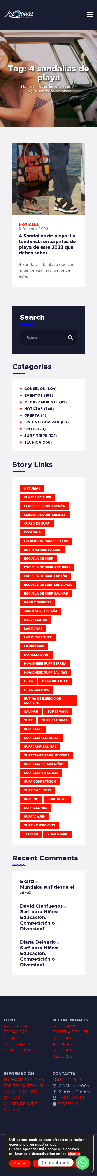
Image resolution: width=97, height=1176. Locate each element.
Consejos (34, 388)
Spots (30, 429)
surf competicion (40, 782)
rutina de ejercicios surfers (42, 701)
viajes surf (57, 834)
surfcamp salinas (40, 747)
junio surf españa (40, 611)
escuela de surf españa (45, 576)
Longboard (34, 646)
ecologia (32, 532)
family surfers (37, 602)
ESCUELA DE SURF (71, 1032)
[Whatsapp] (82, 1163)
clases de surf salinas (45, 515)
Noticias (29, 224)
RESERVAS (67, 1104)
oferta (32, 415)
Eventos (33, 395)
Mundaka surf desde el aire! (47, 890)
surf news (57, 799)
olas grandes (36, 690)
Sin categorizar (42, 422)
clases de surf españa (44, 506)
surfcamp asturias (41, 738)
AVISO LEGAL (17, 1026)
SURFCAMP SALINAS (24, 1079)
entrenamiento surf (42, 550)
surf (28, 720)
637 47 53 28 (69, 1079)
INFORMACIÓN (71, 1097)
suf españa (57, 712)
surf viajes (34, 817)
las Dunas (33, 629)
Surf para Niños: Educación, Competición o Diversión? (39, 920)
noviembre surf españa (45, 664)
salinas (31, 712)
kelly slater (35, 620)
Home (26, 86)
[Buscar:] (48, 337)
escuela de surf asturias (47, 567)
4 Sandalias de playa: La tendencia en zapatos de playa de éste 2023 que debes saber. (47, 244)
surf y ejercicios (39, 825)
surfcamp (33, 729)
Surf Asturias (55, 720)
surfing (31, 799)
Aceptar (19, 1163)
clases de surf (37, 497)
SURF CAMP (64, 1026)
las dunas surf (38, 637)
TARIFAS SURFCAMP (24, 1086)
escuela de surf (38, 559)
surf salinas (35, 808)
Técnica (33, 442)
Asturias (32, 489)
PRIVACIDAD (16, 1032)
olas (28, 681)
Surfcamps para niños (44, 764)
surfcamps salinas (41, 773)
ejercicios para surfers (46, 541)
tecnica (31, 834)
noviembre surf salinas (45, 672)
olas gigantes (55, 681)
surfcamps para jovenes (46, 755)
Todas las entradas (53, 86)
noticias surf (36, 655)
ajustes (74, 1154)
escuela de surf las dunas (48, 585)
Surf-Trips (35, 435)
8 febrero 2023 (34, 228)
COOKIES (12, 1038)
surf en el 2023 (37, 790)
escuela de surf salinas (46, 594)
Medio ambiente (41, 402)
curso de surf (37, 524)
